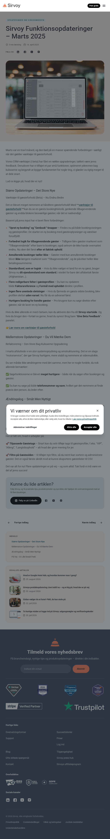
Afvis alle (71, 427)
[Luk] (97, 410)
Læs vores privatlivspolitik (84, 419)
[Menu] (104, 6)
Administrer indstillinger (25, 427)
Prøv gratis (93, 6)
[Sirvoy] (11, 6)
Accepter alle (90, 427)
